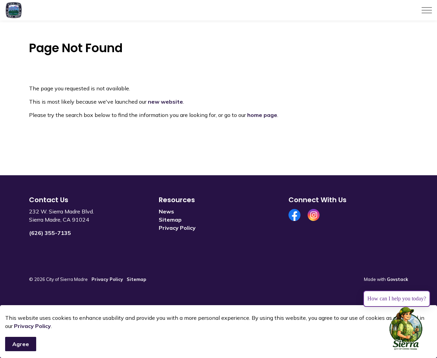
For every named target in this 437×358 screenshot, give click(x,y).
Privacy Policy (32, 326)
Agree (20, 344)
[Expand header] (427, 10)
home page (262, 114)
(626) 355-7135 (50, 232)
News (166, 211)
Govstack (397, 279)
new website (165, 101)
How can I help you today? (396, 298)
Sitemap (170, 219)
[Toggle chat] (406, 328)
